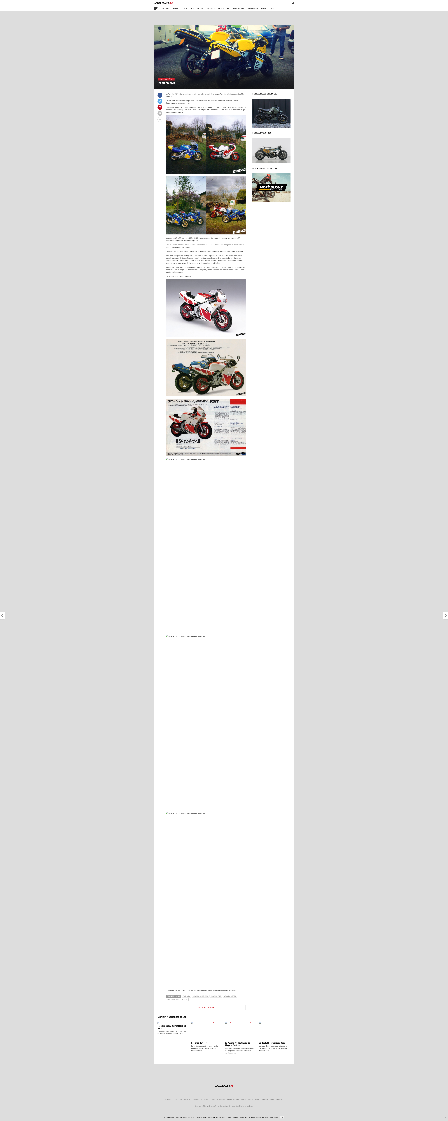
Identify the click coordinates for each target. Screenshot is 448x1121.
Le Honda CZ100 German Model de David (172, 1027)
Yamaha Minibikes (200, 996)
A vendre (264, 1099)
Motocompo (239, 8)
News (243, 1099)
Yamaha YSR (216, 996)
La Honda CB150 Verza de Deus (272, 1043)
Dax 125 (200, 8)
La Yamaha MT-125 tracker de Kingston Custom (237, 1044)
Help (257, 1099)
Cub (185, 8)
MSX (206, 1099)
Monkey (211, 8)
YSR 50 (184, 999)
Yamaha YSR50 (230, 996)
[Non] (445, 1118)
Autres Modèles (233, 1099)
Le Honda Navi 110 (198, 1043)
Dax (192, 8)
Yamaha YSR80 (173, 999)
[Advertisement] (224, 18)
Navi (263, 8)
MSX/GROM (253, 8)
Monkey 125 (224, 8)
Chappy (176, 8)
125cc (271, 8)
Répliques (221, 1099)
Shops (250, 1099)
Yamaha (186, 996)
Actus (165, 8)
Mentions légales (276, 1099)
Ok (282, 1117)
